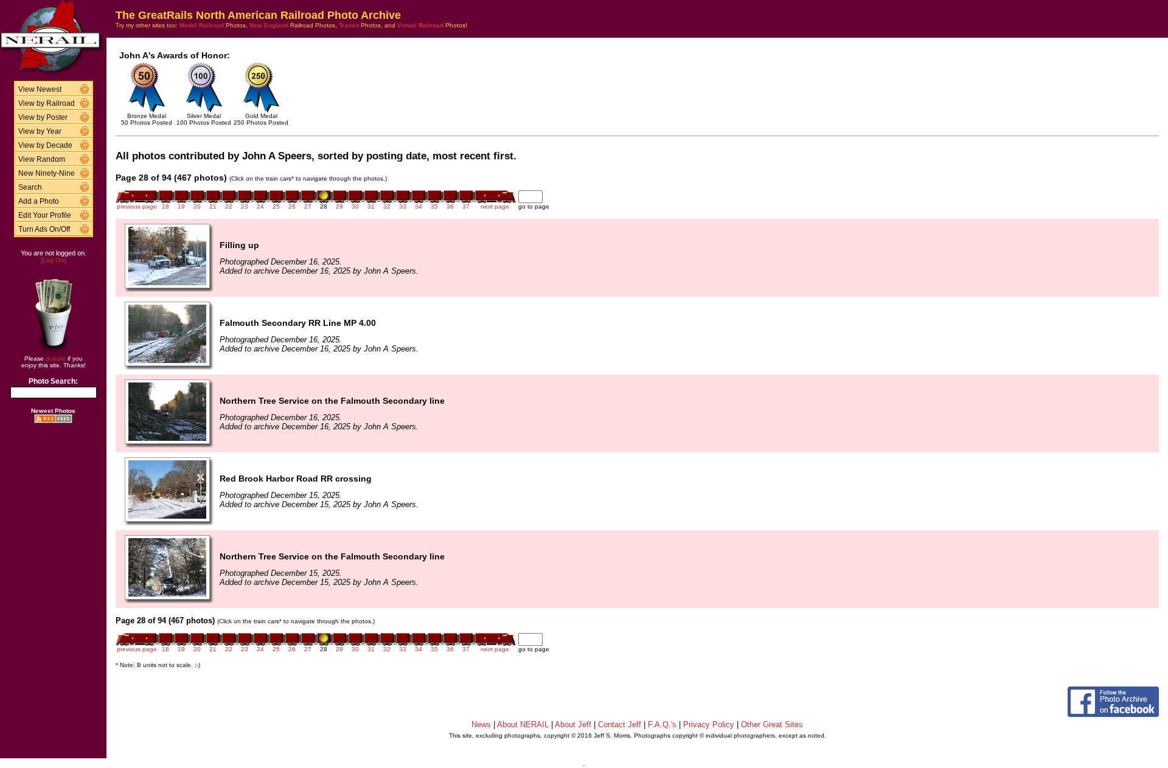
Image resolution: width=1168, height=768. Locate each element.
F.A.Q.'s (662, 724)
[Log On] (53, 260)
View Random (41, 159)
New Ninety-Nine (46, 173)
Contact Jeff (619, 724)
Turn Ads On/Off (44, 229)
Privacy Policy (708, 724)
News (481, 724)
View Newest (39, 89)
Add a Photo (38, 201)
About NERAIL (523, 724)
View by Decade (45, 145)
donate (56, 358)
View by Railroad (46, 103)
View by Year (39, 131)
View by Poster (43, 117)
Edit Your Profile (44, 215)
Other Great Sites (772, 724)
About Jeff (573, 724)
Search (30, 187)
